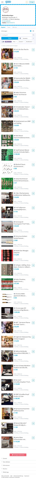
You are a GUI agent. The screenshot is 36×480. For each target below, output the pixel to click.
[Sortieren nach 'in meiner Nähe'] (20, 38)
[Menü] (2, 2)
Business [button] (5, 468)
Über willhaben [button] (6, 462)
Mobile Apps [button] (6, 472)
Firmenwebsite (6, 21)
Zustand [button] (5, 458)
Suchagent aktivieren (19, 454)
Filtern (9, 38)
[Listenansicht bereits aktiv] (30, 31)
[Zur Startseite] (8, 2)
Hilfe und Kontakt (5, 476)
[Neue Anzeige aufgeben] (27, 2)
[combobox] (16, 35)
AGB (11, 476)
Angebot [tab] (3, 27)
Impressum (26, 476)
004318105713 (11, 23)
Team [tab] (9, 27)
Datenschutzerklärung (18, 476)
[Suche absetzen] (33, 35)
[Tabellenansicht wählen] (33, 31)
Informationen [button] (6, 465)
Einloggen (32, 2)
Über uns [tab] (14, 27)
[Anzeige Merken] (33, 49)
